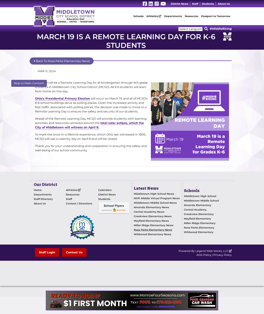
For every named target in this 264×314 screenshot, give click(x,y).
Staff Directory (43, 199)
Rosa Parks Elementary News (153, 229)
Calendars (105, 190)
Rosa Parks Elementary (199, 227)
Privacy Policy (222, 255)
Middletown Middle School (201, 200)
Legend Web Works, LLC (212, 251)
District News (179, 3)
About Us (224, 3)
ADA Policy (203, 255)
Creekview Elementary (199, 214)
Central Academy (195, 209)
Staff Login (47, 252)
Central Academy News (149, 211)
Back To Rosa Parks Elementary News (62, 61)
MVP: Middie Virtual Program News (157, 198)
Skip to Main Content (29, 83)
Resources (191, 16)
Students (208, 3)
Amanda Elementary (197, 205)
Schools (138, 16)
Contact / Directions (79, 203)
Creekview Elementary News (153, 216)
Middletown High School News (154, 193)
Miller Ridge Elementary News (153, 225)
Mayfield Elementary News (151, 220)
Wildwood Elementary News (152, 234)
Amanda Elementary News (151, 207)
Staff (195, 3)
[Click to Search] (206, 29)
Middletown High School (200, 196)
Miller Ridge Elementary (200, 223)
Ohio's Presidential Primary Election (62, 98)
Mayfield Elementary (197, 218)
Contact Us (74, 252)
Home (38, 190)
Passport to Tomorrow (215, 16)
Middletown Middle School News (155, 202)
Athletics (152, 16)
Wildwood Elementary (198, 232)
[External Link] (132, 300)
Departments (173, 16)
